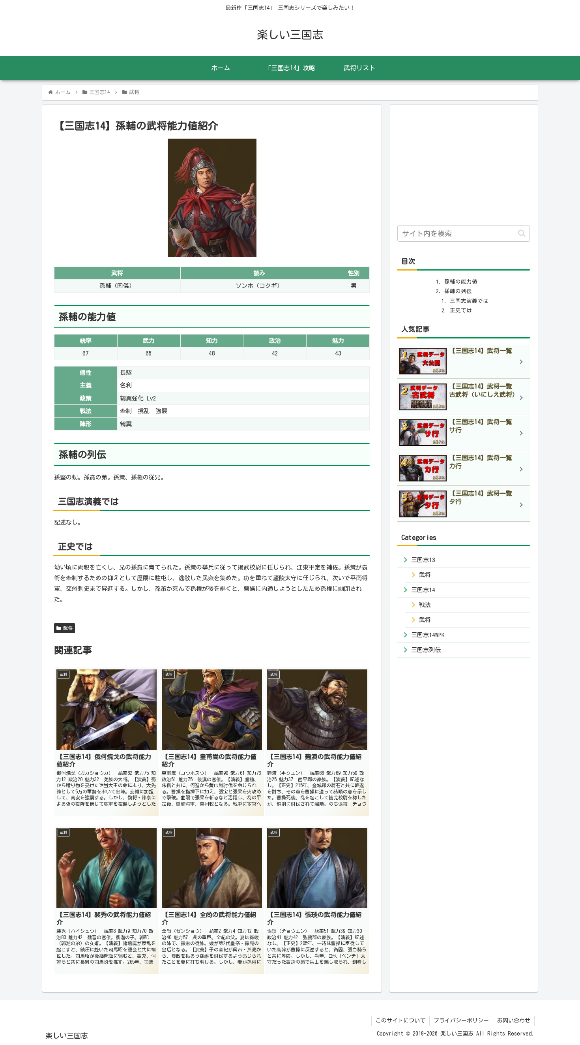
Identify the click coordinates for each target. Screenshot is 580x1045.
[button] (522, 233)
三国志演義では (469, 301)
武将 (67, 628)
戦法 (425, 605)
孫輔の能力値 (460, 281)
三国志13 (423, 560)
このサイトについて (400, 1020)
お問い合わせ (513, 1020)
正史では (461, 310)
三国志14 (423, 590)
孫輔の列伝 (458, 291)
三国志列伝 (426, 650)
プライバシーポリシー (461, 1020)
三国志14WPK (428, 635)
